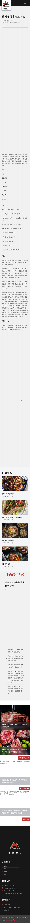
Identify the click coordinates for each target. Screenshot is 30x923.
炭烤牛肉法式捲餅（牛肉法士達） (12, 517)
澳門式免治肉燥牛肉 (8, 541)
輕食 (19, 22)
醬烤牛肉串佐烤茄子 (8, 494)
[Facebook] (9, 852)
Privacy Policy (22, 919)
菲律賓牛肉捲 (6, 564)
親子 (21, 22)
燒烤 (8, 22)
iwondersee (8, 920)
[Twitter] (20, 852)
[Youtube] (16, 852)
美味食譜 (4, 22)
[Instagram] (13, 852)
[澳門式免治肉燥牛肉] (15, 530)
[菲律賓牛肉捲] (15, 553)
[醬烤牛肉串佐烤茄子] (15, 483)
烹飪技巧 (14, 22)
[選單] (25, 3)
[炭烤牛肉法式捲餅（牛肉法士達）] (15, 507)
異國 (11, 22)
